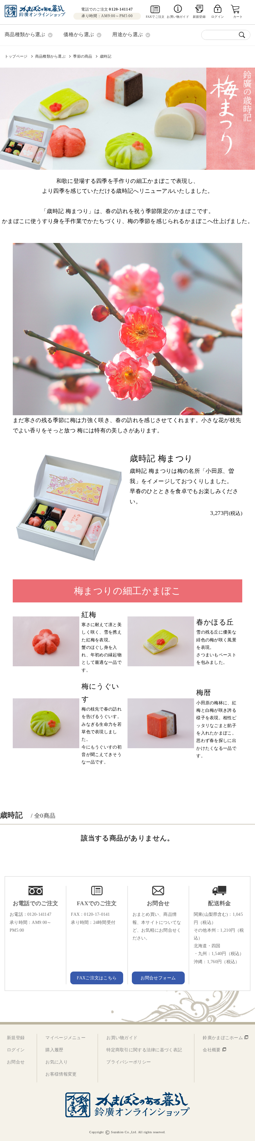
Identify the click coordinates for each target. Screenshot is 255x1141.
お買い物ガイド (178, 16)
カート (238, 16)
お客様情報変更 (60, 1074)
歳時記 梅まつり (161, 458)
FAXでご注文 (155, 16)
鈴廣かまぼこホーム (223, 1037)
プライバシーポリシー (128, 1062)
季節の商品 (82, 56)
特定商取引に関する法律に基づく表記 (144, 1050)
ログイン (16, 1050)
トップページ (16, 56)
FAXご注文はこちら (97, 978)
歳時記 (105, 56)
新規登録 (199, 16)
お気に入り (56, 1062)
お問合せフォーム (158, 978)
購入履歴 (54, 1050)
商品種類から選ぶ (50, 56)
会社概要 (211, 1050)
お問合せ (16, 1062)
